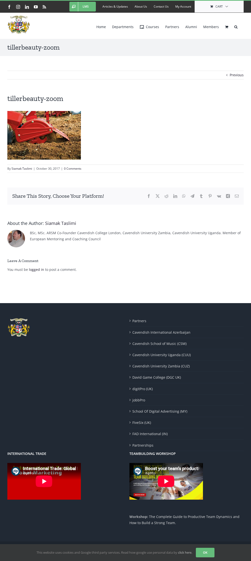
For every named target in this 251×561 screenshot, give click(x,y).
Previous (237, 75)
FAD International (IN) (150, 433)
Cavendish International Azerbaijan (161, 332)
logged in (36, 269)
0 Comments (72, 168)
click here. (185, 552)
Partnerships (142, 445)
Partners (139, 321)
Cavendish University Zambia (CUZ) (161, 366)
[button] (236, 26)
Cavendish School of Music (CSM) (159, 343)
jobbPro (138, 400)
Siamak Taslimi (22, 168)
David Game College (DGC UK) (156, 377)
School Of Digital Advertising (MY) (159, 411)
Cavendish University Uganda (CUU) (161, 354)
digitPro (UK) (142, 388)
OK (205, 552)
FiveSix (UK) (141, 422)
